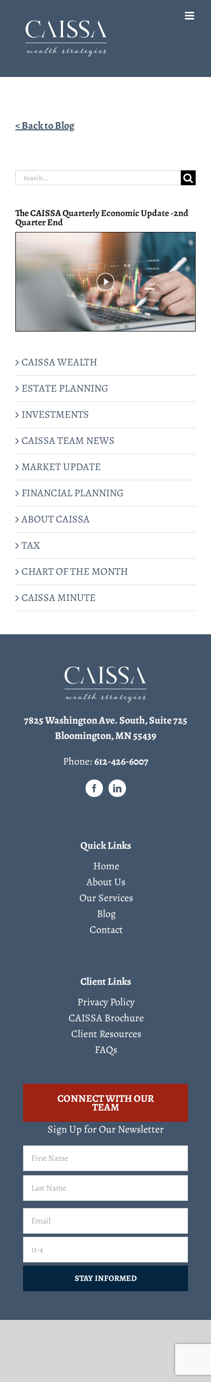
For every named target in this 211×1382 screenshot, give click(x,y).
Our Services (106, 898)
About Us (106, 882)
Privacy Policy (106, 1002)
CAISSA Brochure (106, 1018)
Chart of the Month (75, 571)
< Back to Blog (44, 125)
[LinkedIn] (117, 788)
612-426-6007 (121, 761)
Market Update (61, 467)
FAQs (106, 1050)
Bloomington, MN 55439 (105, 736)
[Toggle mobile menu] (190, 15)
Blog (106, 914)
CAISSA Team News (68, 440)
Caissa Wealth (59, 362)
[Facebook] (94, 788)
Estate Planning (65, 388)
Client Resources (106, 1034)
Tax (31, 545)
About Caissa (56, 519)
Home (106, 866)
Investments (55, 414)
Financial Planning (72, 493)
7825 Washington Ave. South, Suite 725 (105, 720)
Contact (106, 929)
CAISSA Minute (59, 598)
